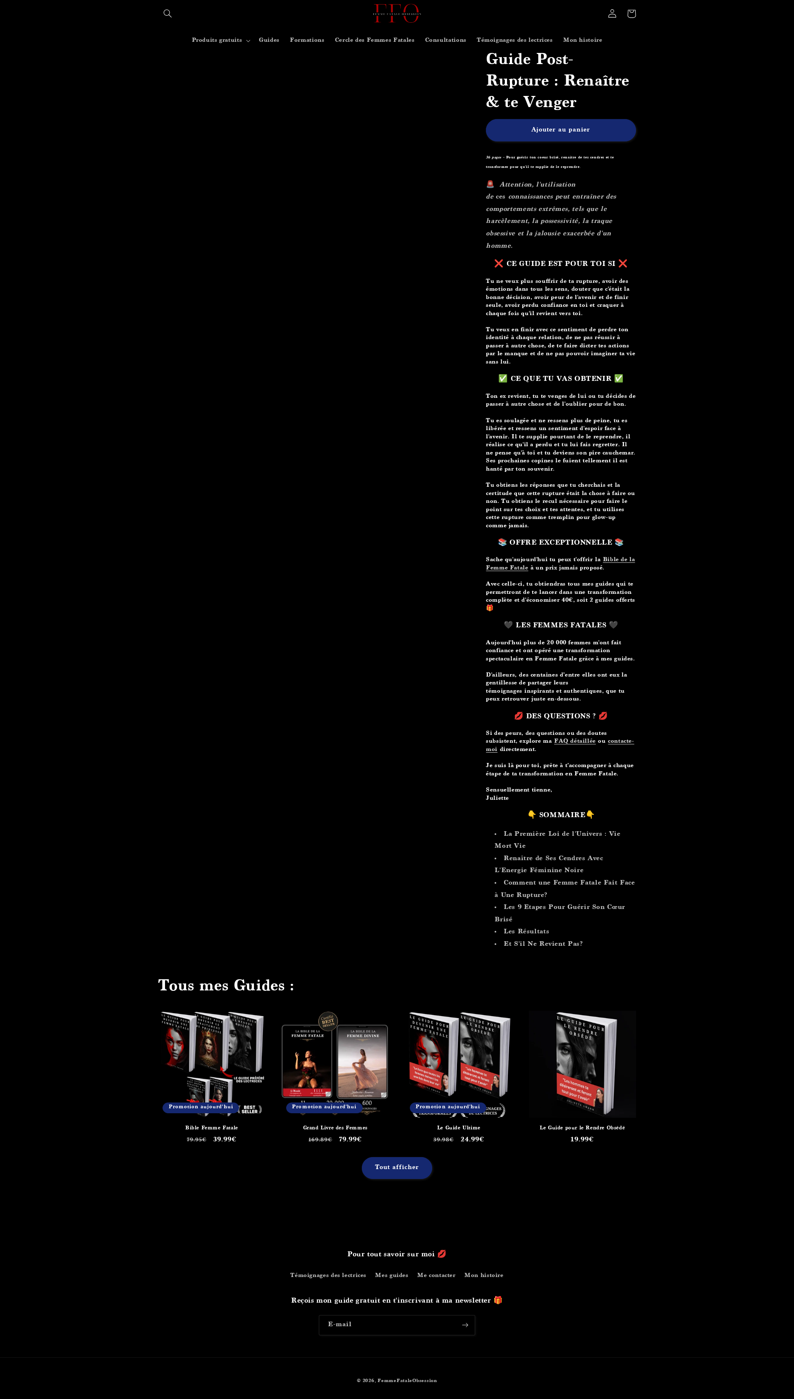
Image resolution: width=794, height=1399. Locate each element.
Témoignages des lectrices (328, 1276)
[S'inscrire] (465, 1325)
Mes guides (391, 1276)
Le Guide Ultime (459, 1128)
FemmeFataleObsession (407, 1381)
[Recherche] (167, 13)
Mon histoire (484, 1276)
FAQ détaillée (575, 741)
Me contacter (436, 1276)
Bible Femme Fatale (211, 1128)
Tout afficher (397, 1168)
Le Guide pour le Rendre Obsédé (582, 1128)
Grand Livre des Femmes (335, 1128)
